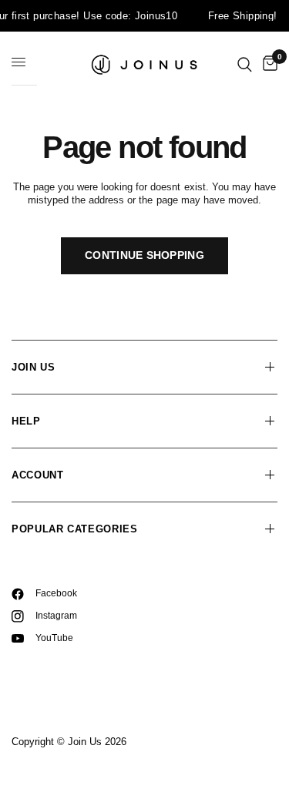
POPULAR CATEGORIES (75, 529)
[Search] (244, 64)
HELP (26, 421)
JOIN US (33, 367)
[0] (267, 64)
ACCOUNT (38, 475)
